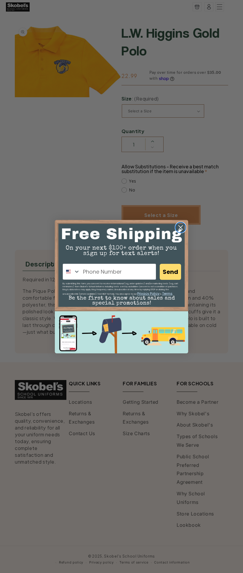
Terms (167, 293)
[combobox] (71, 272)
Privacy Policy (148, 293)
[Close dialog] (180, 227)
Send (170, 272)
